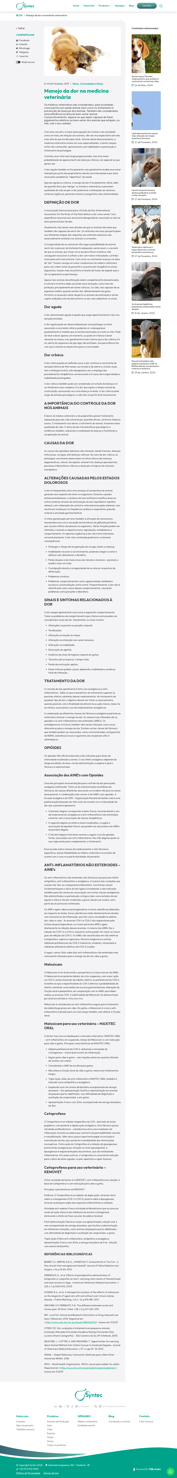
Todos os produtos (56, 1445)
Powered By (148, 1469)
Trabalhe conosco (25, 1429)
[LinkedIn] (56, 1406)
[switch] (18, 62)
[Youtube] (60, 1406)
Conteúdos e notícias (119, 1421)
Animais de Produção (58, 1421)
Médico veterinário (87, 1421)
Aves (49, 1425)
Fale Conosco (146, 1421)
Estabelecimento (86, 1425)
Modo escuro (28, 62)
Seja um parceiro (24, 1425)
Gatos (50, 1437)
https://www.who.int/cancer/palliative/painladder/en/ (87, 1367)
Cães (49, 1429)
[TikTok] (72, 1406)
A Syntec (20, 1421)
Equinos (51, 1433)
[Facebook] (68, 1406)
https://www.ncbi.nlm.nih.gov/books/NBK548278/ (70, 1322)
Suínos (50, 1441)
